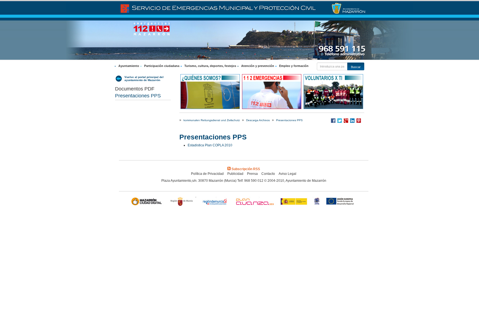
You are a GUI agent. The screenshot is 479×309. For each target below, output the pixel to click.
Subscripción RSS (245, 169)
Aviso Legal (287, 174)
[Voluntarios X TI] (333, 91)
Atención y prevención (257, 65)
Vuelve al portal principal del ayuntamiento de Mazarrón (144, 79)
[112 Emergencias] (271, 91)
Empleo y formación (294, 65)
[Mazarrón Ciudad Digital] (147, 202)
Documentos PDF (134, 89)
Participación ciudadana (161, 65)
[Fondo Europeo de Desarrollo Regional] (341, 202)
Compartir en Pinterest (358, 120)
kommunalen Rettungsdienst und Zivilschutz (212, 120)
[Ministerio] (294, 202)
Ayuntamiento (128, 65)
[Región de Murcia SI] (215, 202)
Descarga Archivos (258, 120)
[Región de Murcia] (182, 202)
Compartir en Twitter (339, 120)
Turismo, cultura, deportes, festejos (210, 65)
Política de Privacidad (207, 174)
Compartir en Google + (346, 120)
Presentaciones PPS (138, 95)
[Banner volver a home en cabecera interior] (349, 8)
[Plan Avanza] (254, 202)
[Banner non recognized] (317, 202)
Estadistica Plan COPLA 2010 (210, 145)
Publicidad (235, 174)
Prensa (252, 174)
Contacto (268, 174)
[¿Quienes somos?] (210, 91)
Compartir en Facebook (333, 120)
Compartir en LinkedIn (352, 120)
